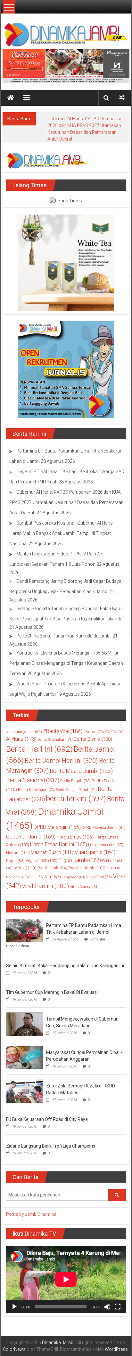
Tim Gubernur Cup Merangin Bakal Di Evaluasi (52, 992)
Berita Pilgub (75, 780)
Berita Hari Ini (39, 749)
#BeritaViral (62, 731)
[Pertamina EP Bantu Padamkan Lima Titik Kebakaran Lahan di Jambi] (24, 930)
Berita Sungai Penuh (76, 790)
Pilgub (15, 860)
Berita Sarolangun (36, 789)
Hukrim (18, 852)
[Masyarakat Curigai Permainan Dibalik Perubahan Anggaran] (24, 1057)
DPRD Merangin (57, 827)
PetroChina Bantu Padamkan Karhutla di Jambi (63, 635)
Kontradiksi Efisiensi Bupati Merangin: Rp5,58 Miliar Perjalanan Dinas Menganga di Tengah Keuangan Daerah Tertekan (66, 663)
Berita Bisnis (93, 739)
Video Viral (99, 877)
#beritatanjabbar (24, 731)
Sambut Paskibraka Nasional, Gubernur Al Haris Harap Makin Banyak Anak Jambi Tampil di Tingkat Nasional (61, 533)
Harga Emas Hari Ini (58, 844)
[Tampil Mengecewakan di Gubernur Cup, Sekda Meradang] (24, 1023)
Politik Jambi (52, 868)
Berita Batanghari (55, 740)
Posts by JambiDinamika (31, 1214)
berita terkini (76, 798)
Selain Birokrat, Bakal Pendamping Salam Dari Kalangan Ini (65, 965)
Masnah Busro (52, 852)
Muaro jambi (94, 852)
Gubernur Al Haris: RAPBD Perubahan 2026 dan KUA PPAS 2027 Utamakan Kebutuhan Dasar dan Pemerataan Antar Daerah (66, 502)
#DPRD (114, 732)
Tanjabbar (73, 877)
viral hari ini (45, 886)
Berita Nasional (32, 780)
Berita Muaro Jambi (81, 770)
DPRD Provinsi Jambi (104, 827)
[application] (66, 1279)
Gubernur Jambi (30, 837)
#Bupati (93, 731)
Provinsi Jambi (87, 868)
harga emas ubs (105, 845)
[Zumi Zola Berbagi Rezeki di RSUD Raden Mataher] (24, 1090)
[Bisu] (107, 1307)
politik (25, 867)
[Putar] (14, 1307)
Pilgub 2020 (41, 860)
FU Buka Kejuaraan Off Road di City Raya (47, 1119)
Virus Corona (84, 886)
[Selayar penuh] (117, 1307)
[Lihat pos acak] (122, 97)
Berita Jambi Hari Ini (61, 761)
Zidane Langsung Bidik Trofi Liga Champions (50, 1146)
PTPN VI (46, 877)
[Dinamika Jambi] (11, 98)
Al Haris (21, 739)
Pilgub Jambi (79, 860)
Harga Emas (75, 836)
